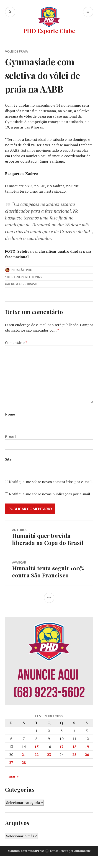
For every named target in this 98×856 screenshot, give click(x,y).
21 (24, 754)
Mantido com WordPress (26, 851)
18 (74, 746)
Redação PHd (21, 270)
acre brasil (27, 284)
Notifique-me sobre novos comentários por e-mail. (51, 481)
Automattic (82, 851)
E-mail (10, 436)
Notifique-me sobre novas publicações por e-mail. (50, 493)
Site (8, 459)
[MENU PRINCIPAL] (88, 12)
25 (74, 754)
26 (87, 754)
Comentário (16, 342)
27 (11, 762)
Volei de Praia (16, 51)
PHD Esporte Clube (49, 30)
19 (87, 746)
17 (61, 746)
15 (36, 746)
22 (36, 754)
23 (49, 754)
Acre (11, 284)
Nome (10, 414)
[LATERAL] (49, 598)
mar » (13, 776)
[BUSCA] (10, 12)
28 (24, 762)
